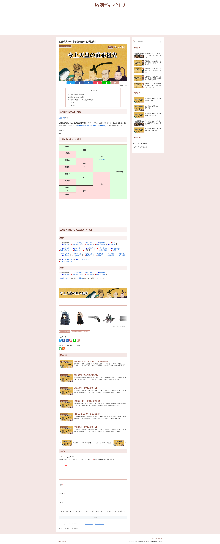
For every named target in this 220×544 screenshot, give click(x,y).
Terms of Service (99, 524)
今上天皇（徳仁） (83, 259)
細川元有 (62, 118)
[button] (160, 42)
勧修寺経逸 (116, 248)
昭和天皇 (122, 254)
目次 (90, 90)
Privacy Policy (89, 524)
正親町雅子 (77, 256)
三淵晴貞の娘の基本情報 (77, 94)
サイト (61, 502)
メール (62, 494)
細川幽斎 (89, 243)
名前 (61, 485)
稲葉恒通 (90, 248)
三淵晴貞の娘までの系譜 (77, 97)
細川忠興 (102, 243)
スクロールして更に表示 (118, 326)
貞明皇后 (111, 256)
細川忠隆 (64, 278)
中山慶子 (89, 256)
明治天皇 (100, 254)
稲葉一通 (112, 244)
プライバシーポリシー (156, 538)
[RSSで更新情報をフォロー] (63, 348)
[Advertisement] (110, 23)
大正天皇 (111, 254)
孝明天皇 (89, 254)
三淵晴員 (78, 243)
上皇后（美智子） (66, 261)
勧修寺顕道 (103, 250)
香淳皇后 (122, 256)
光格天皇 (66, 256)
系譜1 (73, 102)
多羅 (113, 243)
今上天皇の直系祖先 (65, 331)
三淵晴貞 (101, 159)
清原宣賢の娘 (77, 244)
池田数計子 (116, 250)
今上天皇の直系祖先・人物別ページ (81, 331)
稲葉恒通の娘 (102, 248)
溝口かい (77, 250)
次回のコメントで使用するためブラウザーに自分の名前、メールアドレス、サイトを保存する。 (94, 511)
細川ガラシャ (100, 244)
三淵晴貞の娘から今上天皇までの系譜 (81, 100)
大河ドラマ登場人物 (140, 147)
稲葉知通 (77, 248)
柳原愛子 (100, 256)
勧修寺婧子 (65, 254)
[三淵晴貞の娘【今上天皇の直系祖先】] (88, 82)
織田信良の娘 (65, 250)
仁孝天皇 (78, 254)
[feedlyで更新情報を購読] (60, 348)
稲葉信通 (66, 248)
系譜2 (73, 105)
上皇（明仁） (68, 259)
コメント (63, 465)
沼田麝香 (89, 244)
